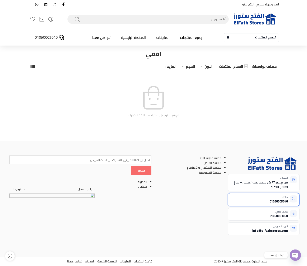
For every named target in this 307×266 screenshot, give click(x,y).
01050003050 (278, 216)
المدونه (142, 182)
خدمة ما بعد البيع (210, 158)
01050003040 (278, 201)
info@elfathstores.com (270, 230)
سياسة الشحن (212, 162)
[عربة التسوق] (42, 19)
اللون (208, 66)
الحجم (190, 66)
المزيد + (170, 66)
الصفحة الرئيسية (133, 37)
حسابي (142, 186)
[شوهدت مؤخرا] (10, 256)
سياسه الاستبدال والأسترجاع (204, 167)
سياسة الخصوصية (210, 172)
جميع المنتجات (191, 37)
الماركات (163, 37)
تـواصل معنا (101, 37)
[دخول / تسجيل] (51, 19)
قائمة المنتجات (142, 261)
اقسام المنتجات (231, 66)
